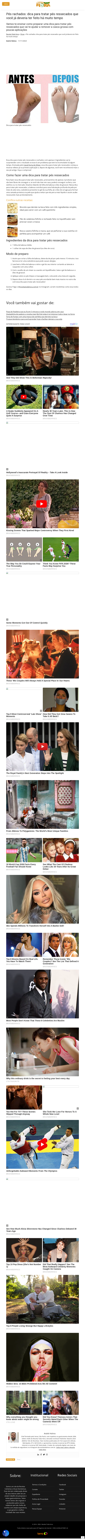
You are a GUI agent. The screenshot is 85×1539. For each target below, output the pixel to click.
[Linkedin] (38, 1455)
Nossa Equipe (37, 1509)
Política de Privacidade (40, 1499)
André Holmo (11, 41)
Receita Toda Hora (12, 34)
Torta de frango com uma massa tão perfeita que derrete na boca (31, 317)
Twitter (61, 1489)
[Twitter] (44, 1455)
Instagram (62, 1494)
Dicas (22, 34)
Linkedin (62, 1504)
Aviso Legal (36, 1504)
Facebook (62, 1485)
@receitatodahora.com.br (28, 287)
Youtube (62, 1499)
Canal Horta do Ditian (32, 165)
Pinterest (62, 1509)
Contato (35, 1489)
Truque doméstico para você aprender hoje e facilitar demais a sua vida (34, 319)
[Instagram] (47, 1455)
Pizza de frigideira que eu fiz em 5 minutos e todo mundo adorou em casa (35, 312)
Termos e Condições (39, 1485)
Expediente (36, 1494)
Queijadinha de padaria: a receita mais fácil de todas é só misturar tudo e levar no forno (40, 314)
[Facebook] (41, 1455)
